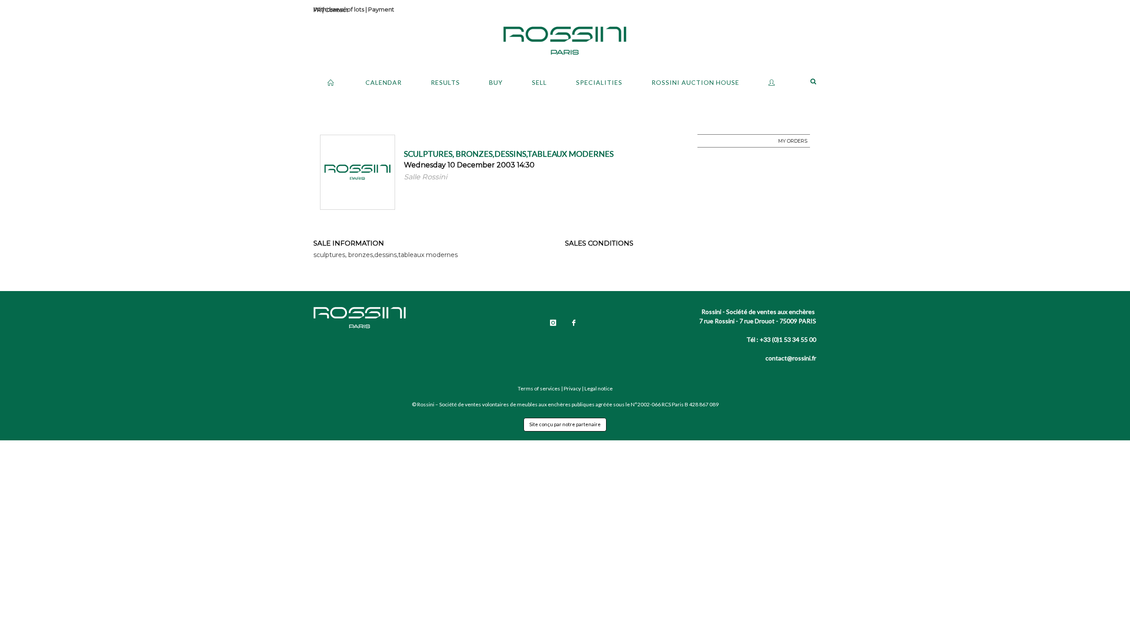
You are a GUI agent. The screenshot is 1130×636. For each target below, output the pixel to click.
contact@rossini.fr (790, 358)
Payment (381, 9)
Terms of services (539, 388)
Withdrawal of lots (338, 9)
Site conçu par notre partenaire (565, 424)
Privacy (572, 388)
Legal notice (598, 388)
